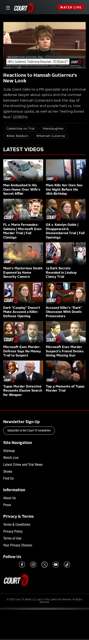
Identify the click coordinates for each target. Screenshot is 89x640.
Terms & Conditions (16, 524)
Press (7, 505)
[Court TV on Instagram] (33, 565)
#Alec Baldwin (17, 136)
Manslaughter (53, 128)
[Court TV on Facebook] (22, 565)
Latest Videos (23, 149)
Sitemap (9, 451)
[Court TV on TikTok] (67, 565)
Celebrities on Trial (20, 128)
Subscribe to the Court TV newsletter (29, 430)
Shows (7, 471)
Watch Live (70, 7)
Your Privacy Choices (17, 545)
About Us (9, 498)
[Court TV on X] (44, 565)
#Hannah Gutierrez (51, 136)
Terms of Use (12, 538)
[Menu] (7, 7)
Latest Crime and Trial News (23, 465)
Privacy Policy (13, 531)
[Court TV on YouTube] (56, 565)
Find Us (8, 478)
